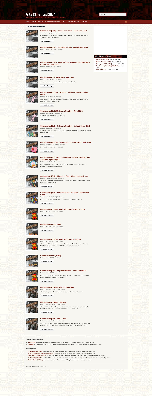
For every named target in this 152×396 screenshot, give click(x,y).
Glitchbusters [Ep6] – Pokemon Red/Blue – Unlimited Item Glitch (65, 126)
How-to (40, 21)
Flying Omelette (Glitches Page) (37, 355)
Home (27, 21)
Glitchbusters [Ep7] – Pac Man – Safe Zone (57, 77)
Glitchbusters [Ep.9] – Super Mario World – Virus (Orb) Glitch (63, 31)
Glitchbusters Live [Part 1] (50, 256)
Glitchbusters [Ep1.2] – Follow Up (53, 302)
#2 (63, 22)
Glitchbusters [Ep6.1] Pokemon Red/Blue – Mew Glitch (61, 111)
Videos (84, 22)
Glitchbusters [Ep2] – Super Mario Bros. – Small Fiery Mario (63, 271)
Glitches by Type (73, 22)
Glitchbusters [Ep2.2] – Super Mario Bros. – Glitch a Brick (62, 209)
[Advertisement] (76, 6)
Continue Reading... (47, 41)
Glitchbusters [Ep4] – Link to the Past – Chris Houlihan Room (64, 176)
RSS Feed (126, 22)
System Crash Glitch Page (35, 360)
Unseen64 (31, 344)
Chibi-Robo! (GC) (101, 69)
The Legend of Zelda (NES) (104, 64)
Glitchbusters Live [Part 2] (50, 224)
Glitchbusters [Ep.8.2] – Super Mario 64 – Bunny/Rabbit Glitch (64, 47)
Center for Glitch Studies (35, 351)
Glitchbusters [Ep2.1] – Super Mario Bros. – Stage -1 (60, 239)
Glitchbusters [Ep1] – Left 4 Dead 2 (53, 319)
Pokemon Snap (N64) (102, 60)
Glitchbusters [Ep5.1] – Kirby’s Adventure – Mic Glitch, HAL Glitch (65, 142)
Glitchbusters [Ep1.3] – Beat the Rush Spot (57, 287)
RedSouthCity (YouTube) (35, 358)
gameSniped (31, 342)
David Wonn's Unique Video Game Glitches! (40, 354)
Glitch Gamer (41, 14)
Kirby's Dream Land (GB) (103, 62)
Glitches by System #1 (52, 22)
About (34, 21)
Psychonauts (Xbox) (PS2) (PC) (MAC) (107, 66)
